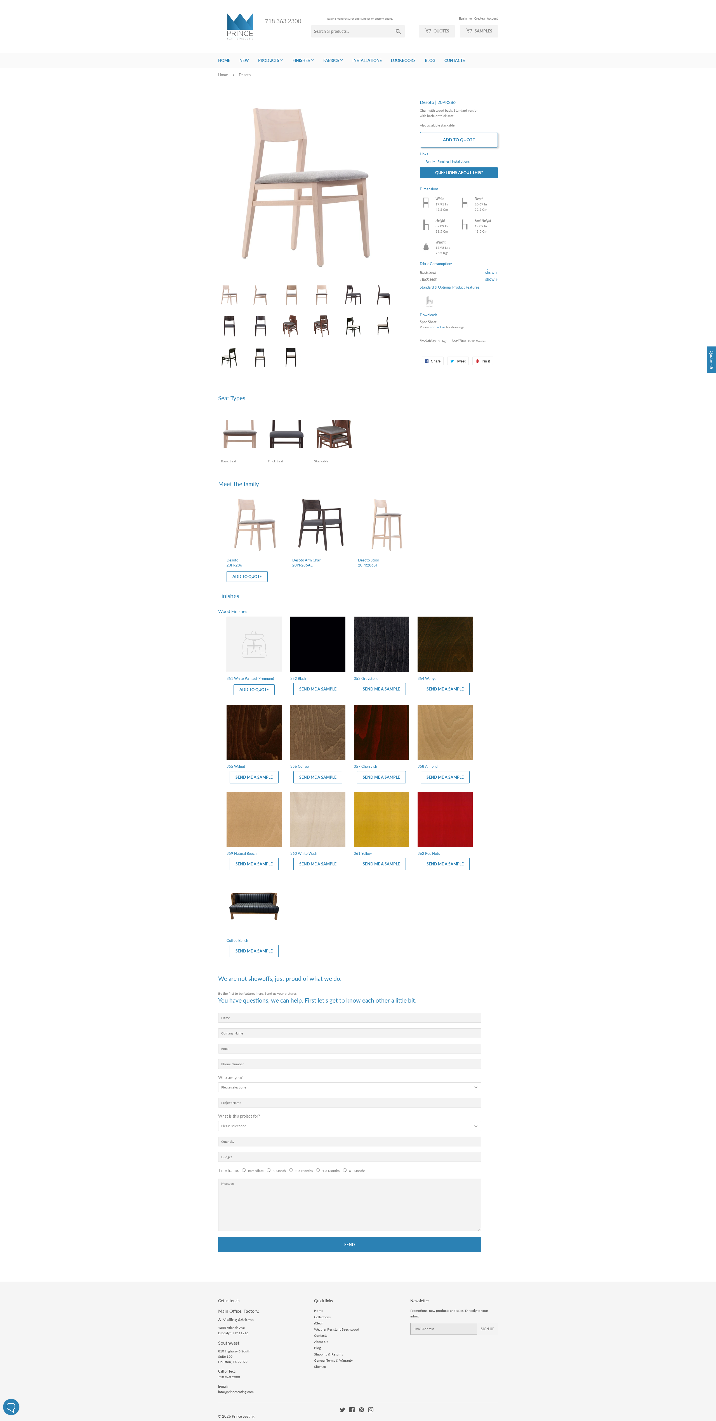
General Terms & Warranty (333, 1360)
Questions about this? (459, 172)
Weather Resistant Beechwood (336, 1329)
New (244, 60)
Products (269, 60)
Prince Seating (243, 1416)
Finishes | (444, 161)
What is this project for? (239, 1116)
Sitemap (320, 1366)
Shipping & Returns (328, 1354)
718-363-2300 (229, 1377)
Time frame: (229, 1170)
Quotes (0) (711, 360)
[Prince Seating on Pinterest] (361, 1411)
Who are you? (230, 1077)
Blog (430, 60)
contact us (437, 327)
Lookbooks (403, 60)
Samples (483, 31)
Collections (322, 1317)
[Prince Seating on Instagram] (371, 1411)
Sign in (463, 18)
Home (224, 60)
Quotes (441, 31)
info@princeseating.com (236, 1392)
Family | (431, 161)
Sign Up (487, 1329)
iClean (318, 1323)
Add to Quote (459, 139)
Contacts (454, 60)
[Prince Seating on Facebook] (352, 1411)
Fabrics (331, 60)
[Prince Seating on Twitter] (342, 1411)
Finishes (302, 60)
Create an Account (486, 18)
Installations (367, 60)
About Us (321, 1342)
